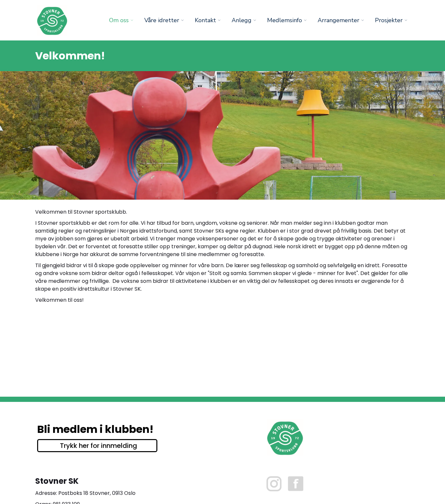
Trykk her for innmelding (98, 445)
